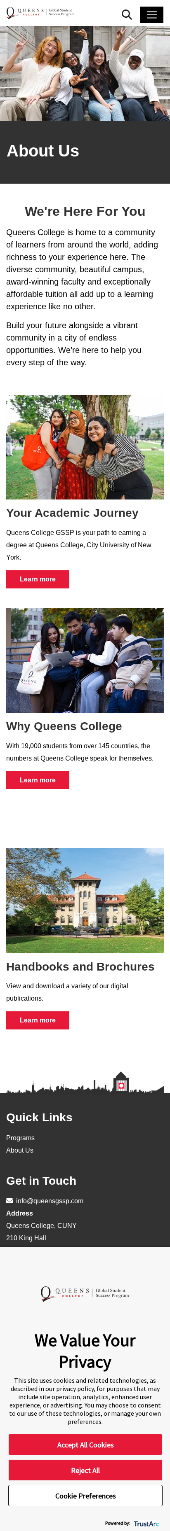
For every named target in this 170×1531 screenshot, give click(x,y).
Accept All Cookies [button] (85, 1444)
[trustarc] (145, 1523)
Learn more (38, 579)
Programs (20, 1137)
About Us (19, 1150)
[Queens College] (41, 13)
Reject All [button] (85, 1470)
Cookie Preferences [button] (85, 1496)
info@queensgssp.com (48, 1200)
